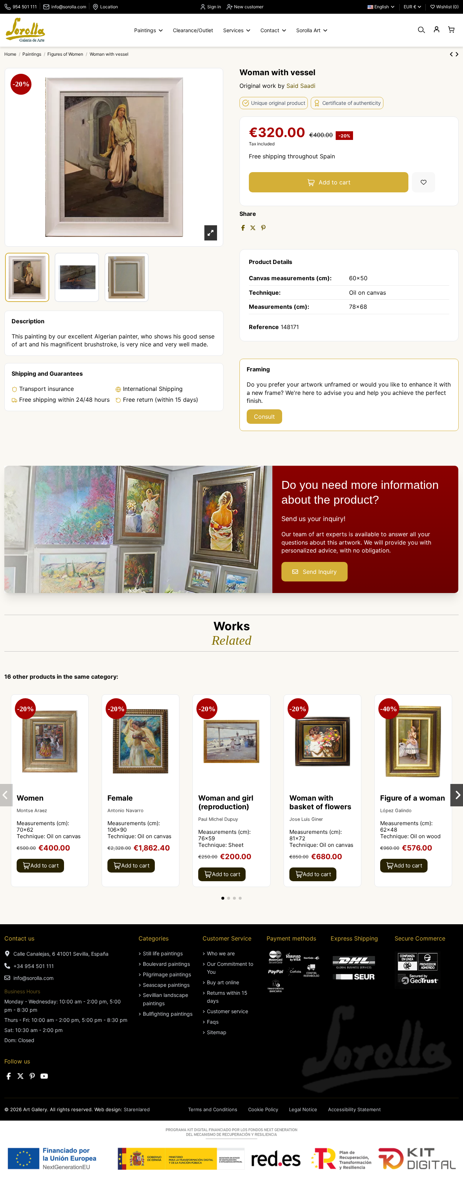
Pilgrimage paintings (167, 974)
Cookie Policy (263, 1109)
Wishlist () (447, 6)
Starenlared (137, 1109)
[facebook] (8, 1076)
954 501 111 (25, 6)
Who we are (221, 953)
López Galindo (396, 810)
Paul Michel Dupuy (218, 819)
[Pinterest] (263, 227)
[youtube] (44, 1076)
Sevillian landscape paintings (165, 999)
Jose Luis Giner (306, 819)
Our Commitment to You (230, 968)
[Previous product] (452, 54)
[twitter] (20, 1076)
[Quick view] (82, 720)
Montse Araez (32, 810)
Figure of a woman (412, 798)
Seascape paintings (166, 985)
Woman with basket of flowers (320, 802)
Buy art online (223, 982)
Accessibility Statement (354, 1109)
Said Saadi (300, 85)
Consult (264, 416)
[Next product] (457, 54)
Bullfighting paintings (167, 1014)
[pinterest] (32, 1076)
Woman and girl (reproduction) (225, 802)
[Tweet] (253, 227)
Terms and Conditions (212, 1109)
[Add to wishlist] (423, 182)
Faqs (212, 1022)
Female (120, 798)
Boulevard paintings (166, 964)
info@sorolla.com (68, 6)
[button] (222, 898)
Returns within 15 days (227, 997)
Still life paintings (163, 953)
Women (30, 798)
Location (109, 6)
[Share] (243, 227)
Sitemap (216, 1032)
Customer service (227, 1011)
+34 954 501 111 (33, 966)
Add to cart (335, 182)
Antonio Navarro (125, 810)
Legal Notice (303, 1109)
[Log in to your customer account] (436, 30)
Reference (264, 327)
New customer (248, 6)
